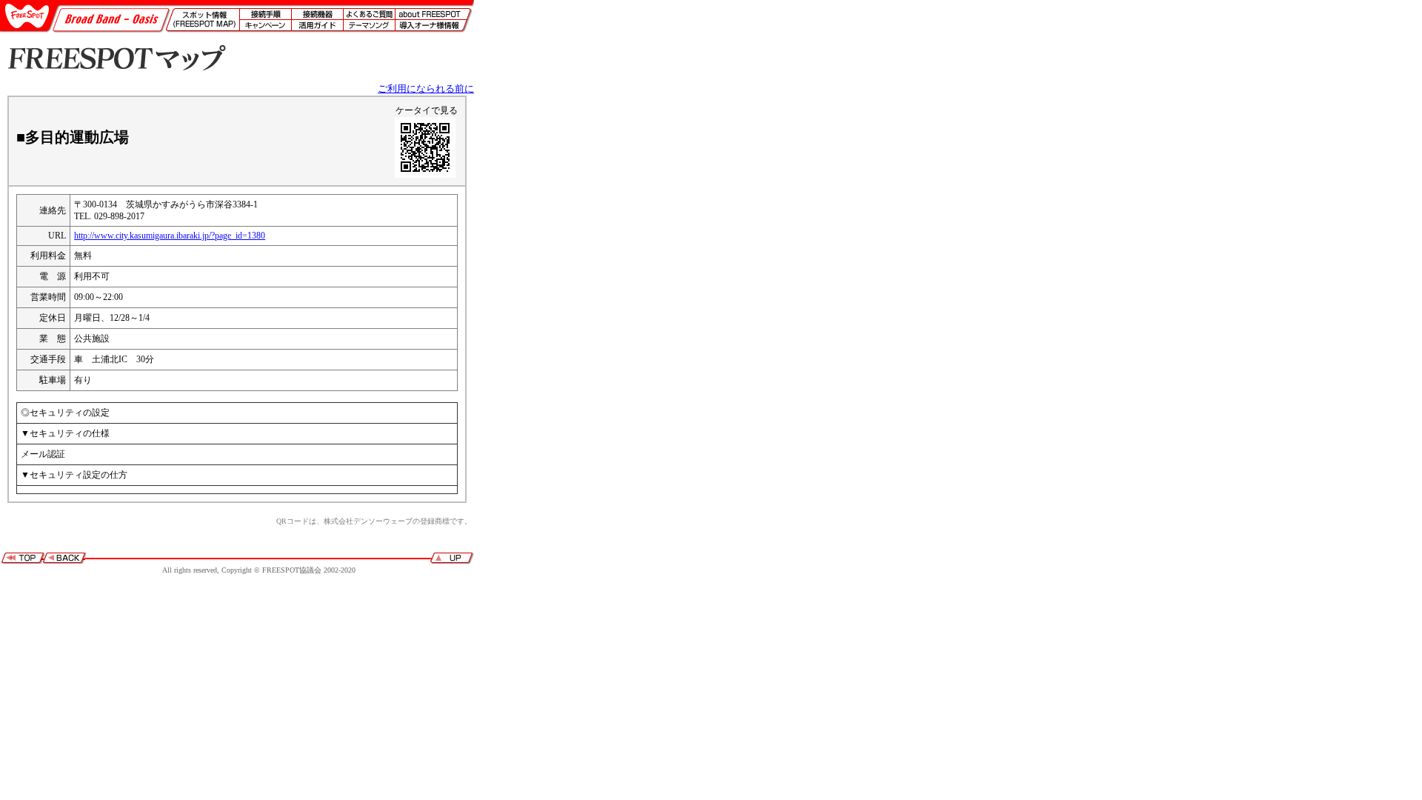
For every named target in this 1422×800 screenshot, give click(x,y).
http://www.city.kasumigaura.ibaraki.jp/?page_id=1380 (169, 235)
